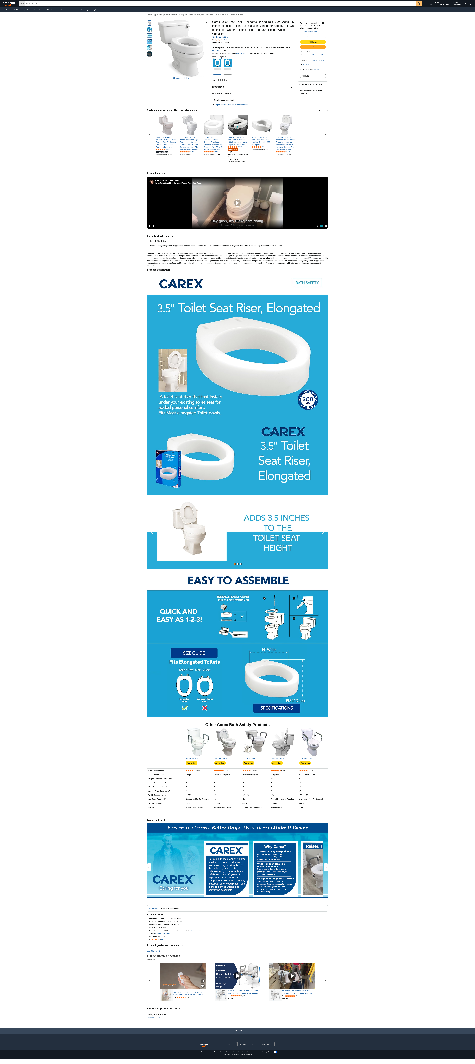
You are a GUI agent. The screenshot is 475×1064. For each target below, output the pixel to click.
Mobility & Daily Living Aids (178, 15)
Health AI (14, 10)
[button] (5, 9)
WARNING (153, 908)
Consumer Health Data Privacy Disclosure (240, 1052)
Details (316, 69)
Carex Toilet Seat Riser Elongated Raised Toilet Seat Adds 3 (178, 183)
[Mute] (325, 226)
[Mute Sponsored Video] (203, 986)
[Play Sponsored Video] (237, 976)
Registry (67, 10)
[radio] (149, 23)
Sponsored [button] (150, 959)
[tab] (235, 564)
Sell (60, 10)
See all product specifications (225, 100)
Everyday (94, 10)
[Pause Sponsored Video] (203, 981)
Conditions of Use (207, 1052)
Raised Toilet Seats (236, 15)
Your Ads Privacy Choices (264, 1052)
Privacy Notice (219, 1052)
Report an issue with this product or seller (231, 105)
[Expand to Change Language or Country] (431, 4)
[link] (166, 142)
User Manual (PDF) (154, 951)
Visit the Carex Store (220, 37)
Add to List (306, 76)
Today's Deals (25, 10)
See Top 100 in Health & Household (204, 931)
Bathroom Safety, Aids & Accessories (201, 15)
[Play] (149, 226)
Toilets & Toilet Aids (221, 15)
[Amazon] (9, 4)
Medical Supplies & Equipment (157, 15)
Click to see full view (181, 78)
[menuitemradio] (321, 226)
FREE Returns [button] (218, 50)
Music (75, 10)
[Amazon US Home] (204, 1045)
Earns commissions (172, 180)
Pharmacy (84, 10)
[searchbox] (220, 3)
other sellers (241, 53)
